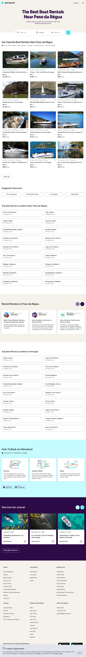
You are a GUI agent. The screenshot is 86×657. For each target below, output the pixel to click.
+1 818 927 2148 (61, 610)
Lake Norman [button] (33, 628)
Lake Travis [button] (33, 619)
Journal (5, 603)
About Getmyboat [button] (8, 571)
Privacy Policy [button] (58, 653)
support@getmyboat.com (64, 613)
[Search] (68, 32)
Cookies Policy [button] (7, 586)
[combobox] (25, 32)
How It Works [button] (33, 571)
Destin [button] (31, 634)
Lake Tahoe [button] (33, 613)
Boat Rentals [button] (60, 571)
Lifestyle (5, 610)
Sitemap (5, 595)
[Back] (78, 304)
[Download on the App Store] (7, 487)
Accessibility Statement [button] (9, 589)
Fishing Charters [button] (61, 577)
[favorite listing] (27, 70)
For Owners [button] (33, 574)
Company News (7, 607)
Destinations (6, 616)
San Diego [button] (33, 616)
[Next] (82, 304)
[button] (21, 45)
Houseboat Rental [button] (62, 580)
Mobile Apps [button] (33, 577)
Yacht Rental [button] (60, 586)
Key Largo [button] (33, 631)
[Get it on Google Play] (20, 487)
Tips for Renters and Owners (11, 619)
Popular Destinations (37, 603)
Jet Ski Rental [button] (60, 574)
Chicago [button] (32, 625)
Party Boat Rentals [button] (62, 595)
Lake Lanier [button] (33, 610)
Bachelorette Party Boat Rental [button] (65, 592)
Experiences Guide (8, 613)
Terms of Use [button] (49, 652)
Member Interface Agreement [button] (11, 592)
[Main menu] (83, 3)
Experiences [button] (61, 567)
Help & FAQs (60, 607)
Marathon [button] (32, 637)
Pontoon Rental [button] (61, 583)
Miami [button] (31, 607)
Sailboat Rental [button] (61, 589)
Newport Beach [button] (34, 622)
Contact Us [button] (6, 598)
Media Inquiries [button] (7, 577)
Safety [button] (32, 580)
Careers (5, 574)
